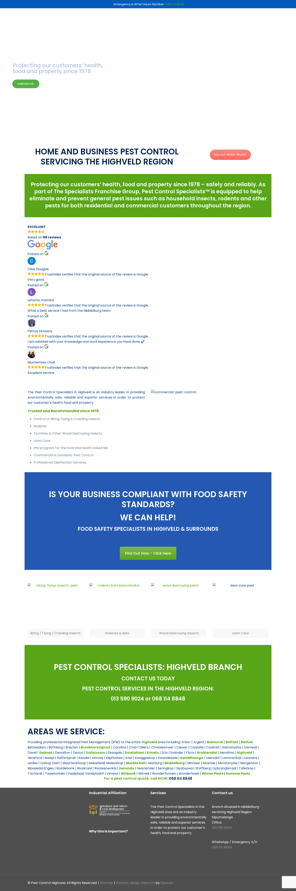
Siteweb (166, 883)
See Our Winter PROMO (230, 155)
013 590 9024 (127, 698)
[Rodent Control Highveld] (117, 606)
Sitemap (106, 883)
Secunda (126, 768)
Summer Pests (238, 773)
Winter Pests (212, 773)
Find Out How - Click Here (148, 553)
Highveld (149, 742)
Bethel (246, 742)
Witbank (128, 773)
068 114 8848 (168, 698)
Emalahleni (134, 752)
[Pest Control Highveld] (55, 606)
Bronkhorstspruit (95, 747)
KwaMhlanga (191, 757)
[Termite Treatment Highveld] (179, 606)
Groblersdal (207, 752)
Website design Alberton (135, 883)
